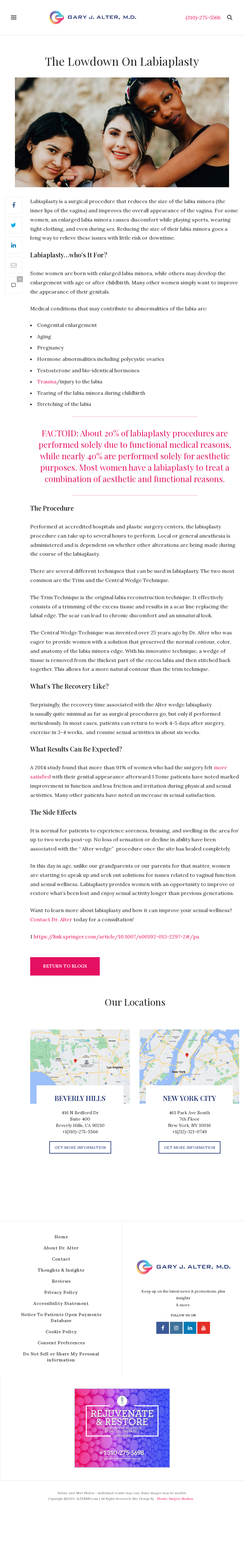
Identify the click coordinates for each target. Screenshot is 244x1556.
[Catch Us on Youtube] (203, 1328)
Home (61, 1237)
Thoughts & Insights (61, 1270)
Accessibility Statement (61, 1303)
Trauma (47, 381)
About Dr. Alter (61, 1248)
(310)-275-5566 (203, 17)
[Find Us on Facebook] (162, 1328)
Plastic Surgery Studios (175, 1499)
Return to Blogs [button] (65, 966)
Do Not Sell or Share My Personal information (61, 1357)
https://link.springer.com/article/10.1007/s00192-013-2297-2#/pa (116, 936)
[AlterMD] (93, 17)
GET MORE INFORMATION (80, 1147)
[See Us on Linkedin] (190, 1328)
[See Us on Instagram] (176, 1328)
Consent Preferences (61, 1343)
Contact (61, 1259)
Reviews (61, 1281)
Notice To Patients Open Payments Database (61, 1317)
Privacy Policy (61, 1292)
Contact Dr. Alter (51, 919)
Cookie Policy (61, 1331)
